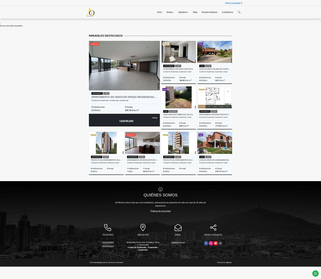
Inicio (159, 12)
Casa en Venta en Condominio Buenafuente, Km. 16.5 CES (214, 160)
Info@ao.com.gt (178, 242)
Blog (195, 12)
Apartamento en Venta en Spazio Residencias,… (124, 97)
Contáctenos (227, 12)
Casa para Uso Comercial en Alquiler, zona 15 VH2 (178, 115)
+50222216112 (108, 246)
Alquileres (182, 12)
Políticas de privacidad (160, 211)
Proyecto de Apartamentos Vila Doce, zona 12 (106, 160)
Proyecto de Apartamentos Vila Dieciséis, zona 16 (178, 160)
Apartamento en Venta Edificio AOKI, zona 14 (178, 69)
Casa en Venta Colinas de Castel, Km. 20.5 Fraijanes (214, 69)
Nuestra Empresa (209, 12)
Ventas (169, 12)
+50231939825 (108, 242)
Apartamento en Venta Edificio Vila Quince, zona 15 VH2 (214, 115)
